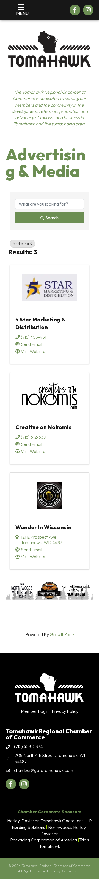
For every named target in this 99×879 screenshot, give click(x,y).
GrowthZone (62, 634)
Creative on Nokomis (43, 427)
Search (52, 217)
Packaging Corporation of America (43, 840)
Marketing (21, 244)
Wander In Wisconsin (43, 527)
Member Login (35, 711)
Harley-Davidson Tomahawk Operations (45, 820)
